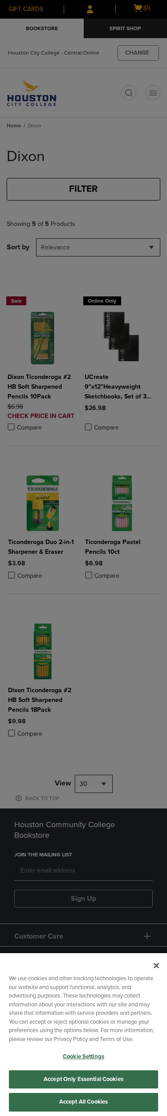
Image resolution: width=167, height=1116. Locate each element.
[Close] (156, 965)
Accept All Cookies (83, 1101)
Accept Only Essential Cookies (83, 1079)
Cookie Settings (83, 1056)
